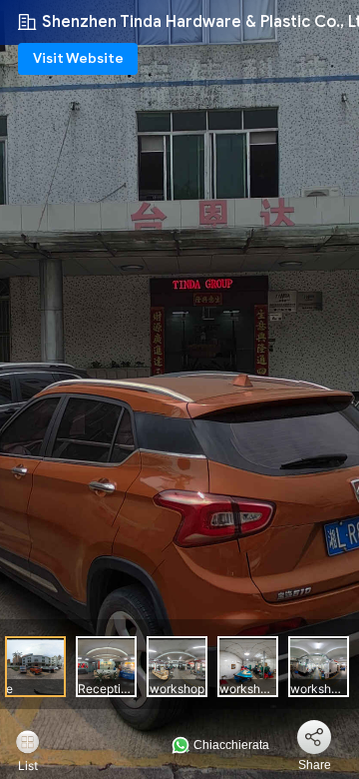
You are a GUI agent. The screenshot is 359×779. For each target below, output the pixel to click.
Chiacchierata (229, 745)
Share (314, 765)
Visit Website (78, 58)
